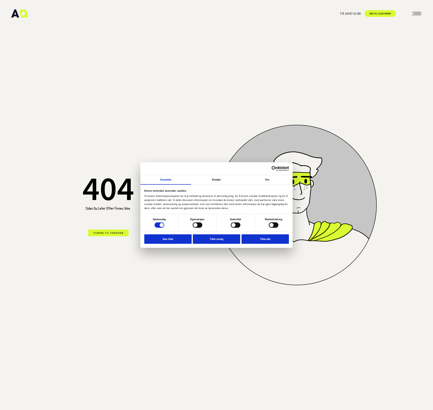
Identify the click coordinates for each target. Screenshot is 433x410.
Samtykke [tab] (166, 179)
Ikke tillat (168, 238)
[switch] (197, 225)
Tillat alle (265, 238)
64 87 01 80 (353, 13)
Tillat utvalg (216, 238)
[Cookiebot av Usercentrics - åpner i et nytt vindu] (274, 168)
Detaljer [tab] (216, 179)
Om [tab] (267, 179)
